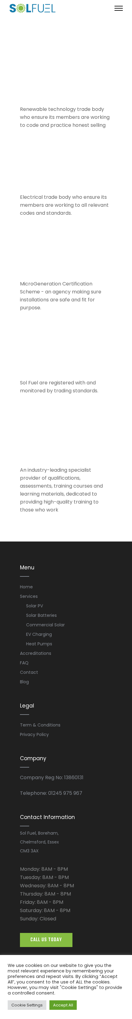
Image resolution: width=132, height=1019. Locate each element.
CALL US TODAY (46, 940)
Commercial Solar (45, 625)
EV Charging (39, 634)
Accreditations (35, 653)
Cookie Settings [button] (27, 1005)
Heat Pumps (39, 644)
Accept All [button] (63, 1005)
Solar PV (34, 606)
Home (26, 587)
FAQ (24, 663)
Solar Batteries (41, 615)
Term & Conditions (40, 725)
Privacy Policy (34, 734)
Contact (29, 672)
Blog (24, 682)
